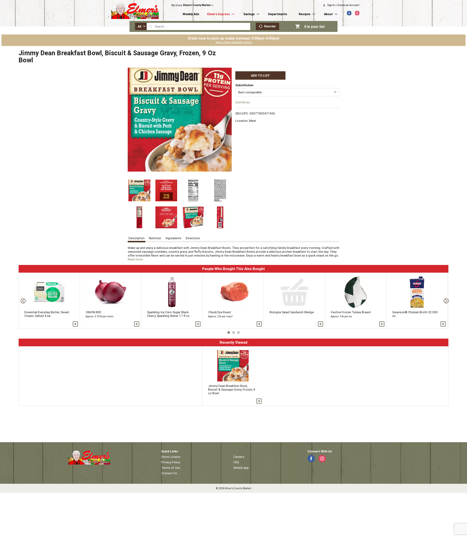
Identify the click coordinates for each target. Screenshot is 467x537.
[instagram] (357, 13)
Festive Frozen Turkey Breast (351, 312)
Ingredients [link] (173, 238)
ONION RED (93, 312)
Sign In (331, 5)
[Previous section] (22, 300)
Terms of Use (170, 468)
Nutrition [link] (155, 238)
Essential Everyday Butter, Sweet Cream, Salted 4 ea (46, 314)
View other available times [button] (233, 42)
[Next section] (445, 300)
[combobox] (141, 26)
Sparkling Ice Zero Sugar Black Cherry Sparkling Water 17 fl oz (168, 314)
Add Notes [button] (242, 102)
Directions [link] (193, 238)
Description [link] (136, 238)
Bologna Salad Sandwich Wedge (292, 312)
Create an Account (348, 5)
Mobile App (241, 468)
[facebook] (349, 13)
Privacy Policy (170, 462)
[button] (198, 5)
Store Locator (171, 457)
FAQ (236, 462)
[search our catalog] (151, 26)
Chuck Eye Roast (219, 312)
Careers (239, 457)
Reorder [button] (270, 26)
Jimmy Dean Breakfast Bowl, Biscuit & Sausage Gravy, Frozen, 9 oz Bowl (231, 389)
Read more (135, 259)
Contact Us (169, 473)
